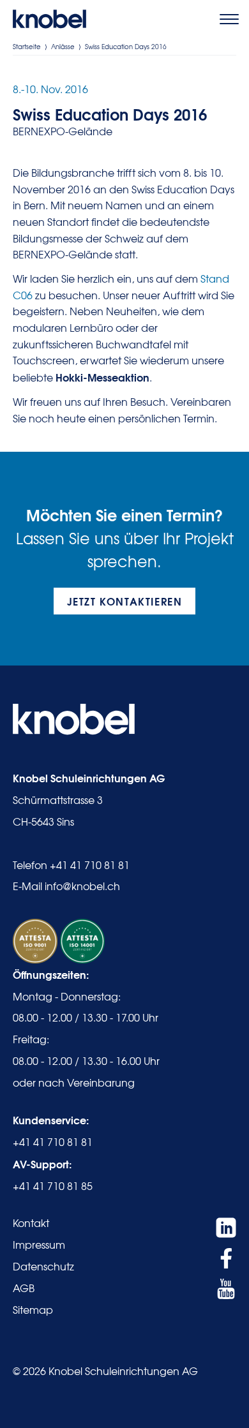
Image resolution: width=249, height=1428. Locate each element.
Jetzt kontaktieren (125, 601)
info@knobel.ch (82, 885)
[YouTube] (226, 1289)
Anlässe (63, 46)
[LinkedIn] (226, 1227)
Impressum (39, 1244)
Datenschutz (43, 1266)
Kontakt (31, 1222)
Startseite (27, 46)
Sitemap (33, 1309)
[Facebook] (226, 1258)
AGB (23, 1287)
